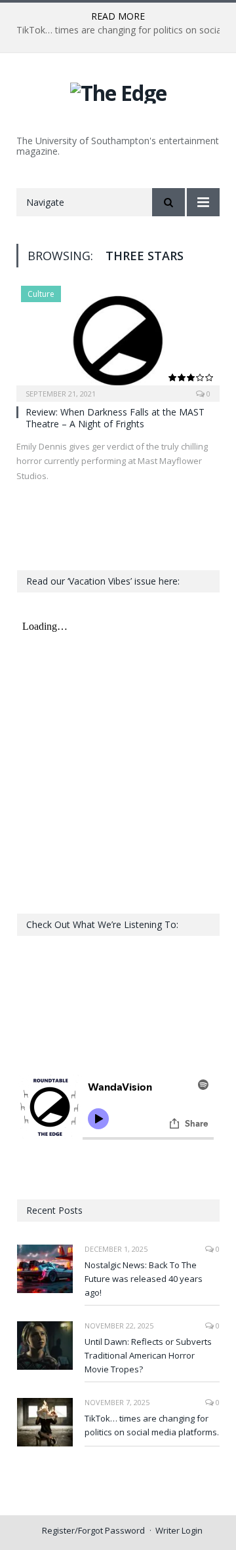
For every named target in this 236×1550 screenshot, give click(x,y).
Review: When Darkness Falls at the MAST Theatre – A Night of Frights (115, 418)
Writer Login (179, 1530)
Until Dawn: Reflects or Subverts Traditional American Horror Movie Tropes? (148, 1355)
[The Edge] (118, 91)
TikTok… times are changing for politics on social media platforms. (152, 1425)
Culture (41, 294)
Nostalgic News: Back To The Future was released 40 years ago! (144, 1278)
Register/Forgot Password (93, 1530)
